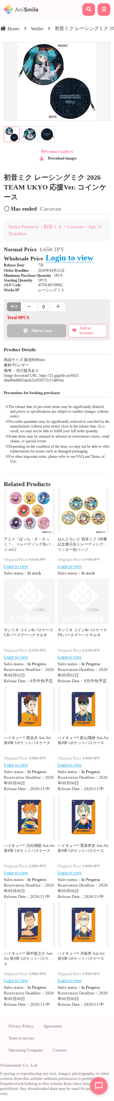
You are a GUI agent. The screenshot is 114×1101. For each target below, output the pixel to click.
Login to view (69, 257)
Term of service (22, 1038)
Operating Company (26, 1050)
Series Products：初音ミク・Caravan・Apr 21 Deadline (55, 230)
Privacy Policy (21, 1026)
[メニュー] (104, 9)
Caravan (50, 209)
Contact (59, 1050)
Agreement (52, 1026)
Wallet (37, 28)
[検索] (88, 9)
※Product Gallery (57, 151)
